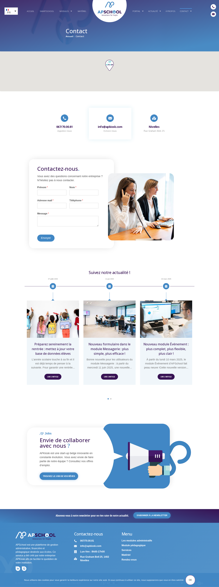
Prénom (42, 187)
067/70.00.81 (64, 127)
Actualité (153, 11)
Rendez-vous (129, 559)
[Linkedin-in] (18, 568)
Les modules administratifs (137, 540)
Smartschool (47, 11)
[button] (108, 398)
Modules (64, 11)
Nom (72, 187)
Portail (136, 11)
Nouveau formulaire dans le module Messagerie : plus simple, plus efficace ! (109, 349)
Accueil (30, 11)
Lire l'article (52, 376)
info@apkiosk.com (110, 127)
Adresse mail (45, 200)
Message (43, 213)
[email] (213, 14)
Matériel (82, 11)
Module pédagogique (134, 545)
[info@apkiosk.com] (110, 118)
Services (126, 550)
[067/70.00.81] (64, 118)
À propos (170, 11)
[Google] (24, 568)
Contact (184, 11)
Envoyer (46, 237)
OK (190, 580)
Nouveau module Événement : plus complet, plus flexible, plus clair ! (166, 349)
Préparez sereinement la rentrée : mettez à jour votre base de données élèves (53, 349)
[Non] (214, 581)
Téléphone (76, 200)
